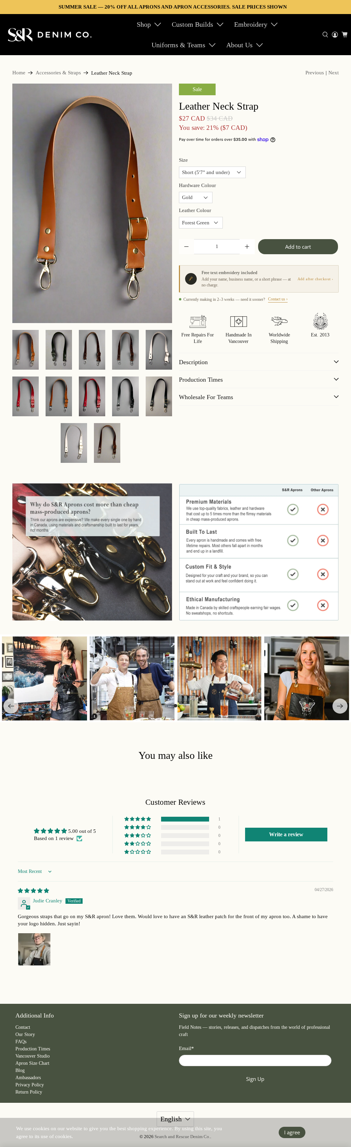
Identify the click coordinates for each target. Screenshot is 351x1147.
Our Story (25, 1034)
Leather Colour (195, 210)
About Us (239, 45)
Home (18, 72)
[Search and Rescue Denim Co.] (50, 35)
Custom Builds (192, 24)
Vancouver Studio (32, 1056)
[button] (138, 819)
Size (183, 160)
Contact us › (278, 299)
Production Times (32, 1048)
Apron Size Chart (32, 1063)
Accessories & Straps (58, 72)
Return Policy (28, 1092)
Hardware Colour (197, 185)
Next (333, 72)
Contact (22, 1027)
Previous (314, 72)
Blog (20, 1070)
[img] (33, 890)
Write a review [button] (286, 834)
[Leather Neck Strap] (92, 203)
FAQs (20, 1041)
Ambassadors (28, 1077)
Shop (144, 24)
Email (186, 1048)
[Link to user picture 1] (34, 949)
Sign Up (255, 1078)
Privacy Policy (29, 1084)
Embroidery (250, 24)
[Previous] (11, 706)
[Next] (340, 706)
